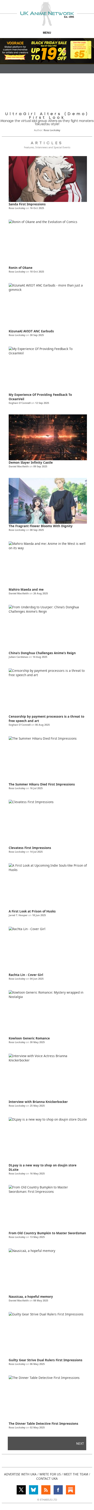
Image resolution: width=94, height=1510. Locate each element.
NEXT (80, 1443)
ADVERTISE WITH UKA (20, 1474)
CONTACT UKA (47, 1478)
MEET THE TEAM (76, 1474)
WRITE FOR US (50, 1474)
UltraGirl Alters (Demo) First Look (47, 115)
